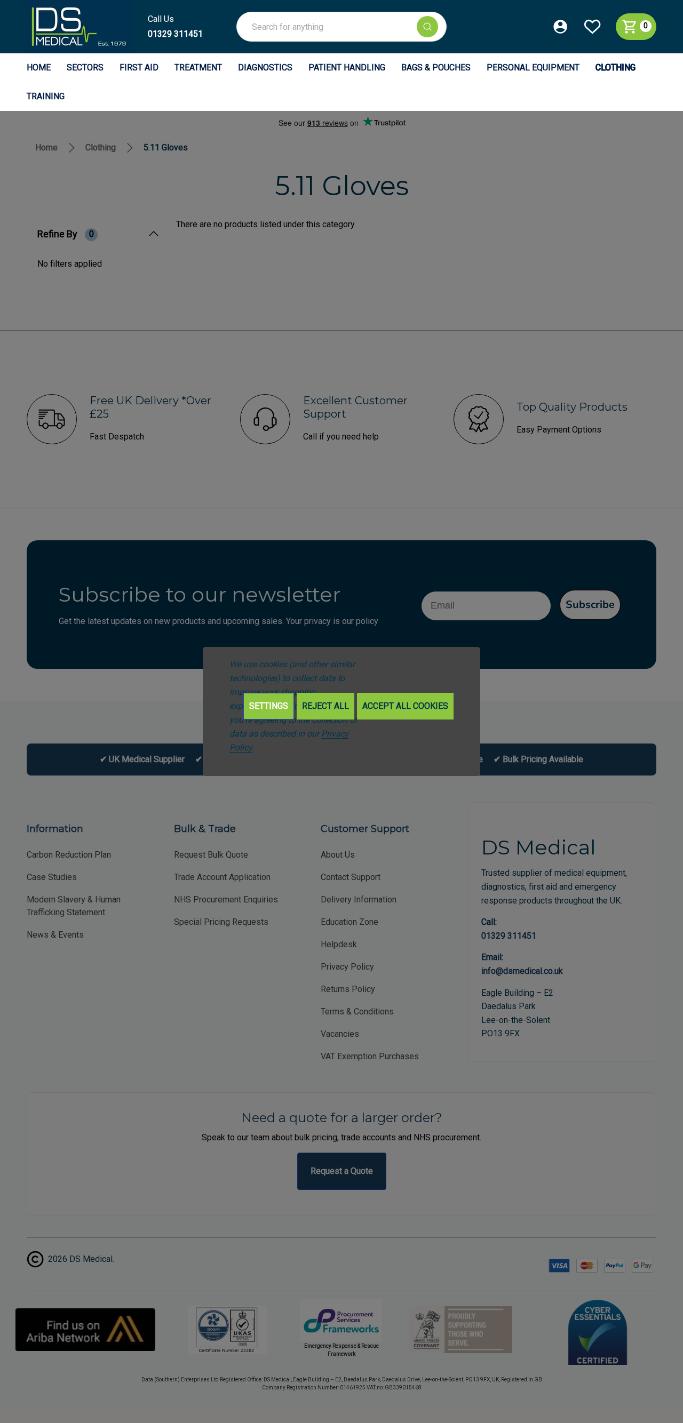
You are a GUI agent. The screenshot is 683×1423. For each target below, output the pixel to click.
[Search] (427, 26)
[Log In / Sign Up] (568, 26)
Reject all (325, 706)
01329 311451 (175, 34)
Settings (268, 706)
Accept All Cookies (405, 706)
